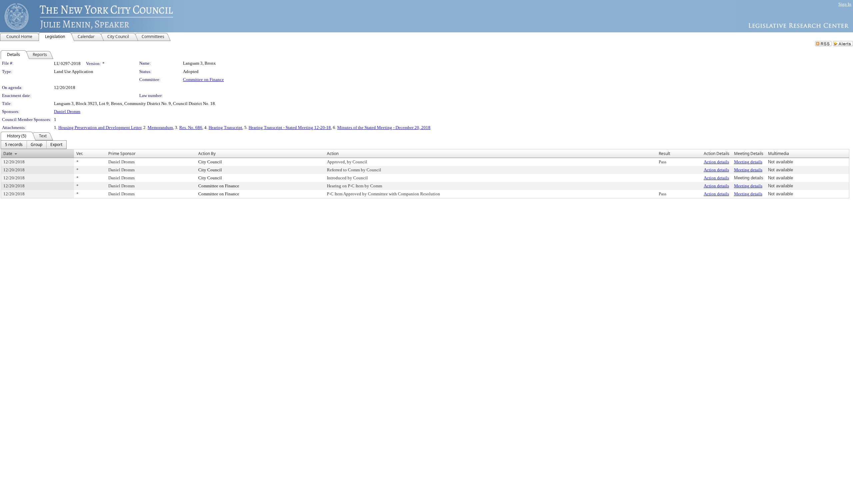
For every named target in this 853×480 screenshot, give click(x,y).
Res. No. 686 (190, 127)
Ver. (79, 153)
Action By (207, 153)
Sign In (844, 4)
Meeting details (748, 161)
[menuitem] (14, 145)
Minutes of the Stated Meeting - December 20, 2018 (383, 127)
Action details (716, 161)
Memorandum (160, 127)
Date (7, 153)
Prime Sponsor (122, 153)
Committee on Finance (203, 79)
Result (664, 153)
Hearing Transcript (225, 127)
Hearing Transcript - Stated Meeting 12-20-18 (290, 127)
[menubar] (34, 144)
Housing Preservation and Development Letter (99, 127)
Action (333, 153)
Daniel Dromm (67, 111)
